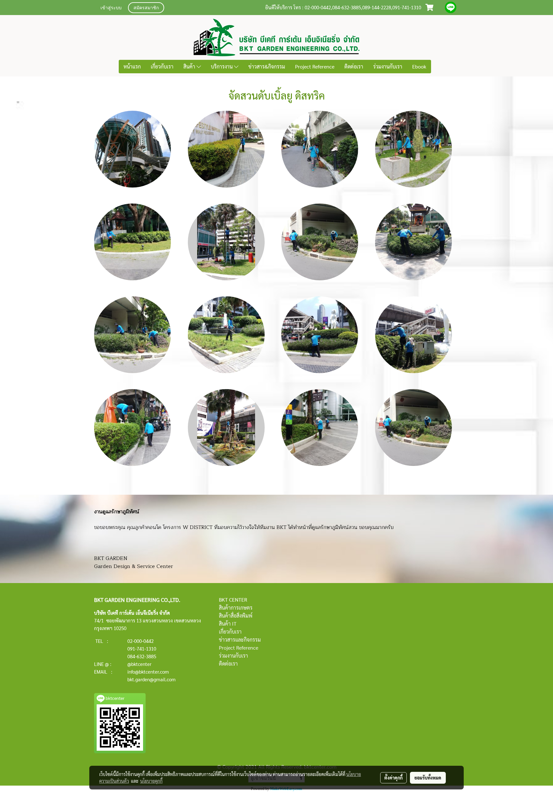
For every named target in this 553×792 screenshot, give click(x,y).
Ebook (419, 66)
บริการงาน (222, 66)
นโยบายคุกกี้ (151, 781)
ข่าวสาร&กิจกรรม (266, 66)
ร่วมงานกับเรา (387, 66)
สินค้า (189, 66)
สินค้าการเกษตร (235, 607)
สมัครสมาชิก (146, 8)
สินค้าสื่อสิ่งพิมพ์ (235, 615)
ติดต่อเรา (353, 66)
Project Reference (314, 66)
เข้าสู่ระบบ (111, 8)
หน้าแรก (132, 66)
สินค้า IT (227, 623)
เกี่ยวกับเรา (162, 66)
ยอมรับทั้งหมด (427, 777)
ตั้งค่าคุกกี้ (393, 777)
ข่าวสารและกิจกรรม (240, 639)
